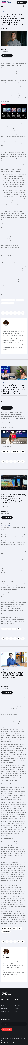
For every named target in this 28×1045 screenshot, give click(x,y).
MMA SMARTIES (5, 1008)
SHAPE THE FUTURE (6, 1011)
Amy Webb (4, 628)
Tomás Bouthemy (6, 931)
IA (13, 300)
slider (11, 303)
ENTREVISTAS (4, 11)
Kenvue (14, 928)
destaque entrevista (6, 300)
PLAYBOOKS (4, 1014)
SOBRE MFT (17, 1003)
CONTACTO (17, 1005)
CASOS (3, 1005)
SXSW (18, 628)
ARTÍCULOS (4, 492)
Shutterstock (5, 303)
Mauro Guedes (20, 300)
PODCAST (3, 382)
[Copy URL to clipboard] (23, 313)
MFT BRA (17, 1008)
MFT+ (16, 1011)
